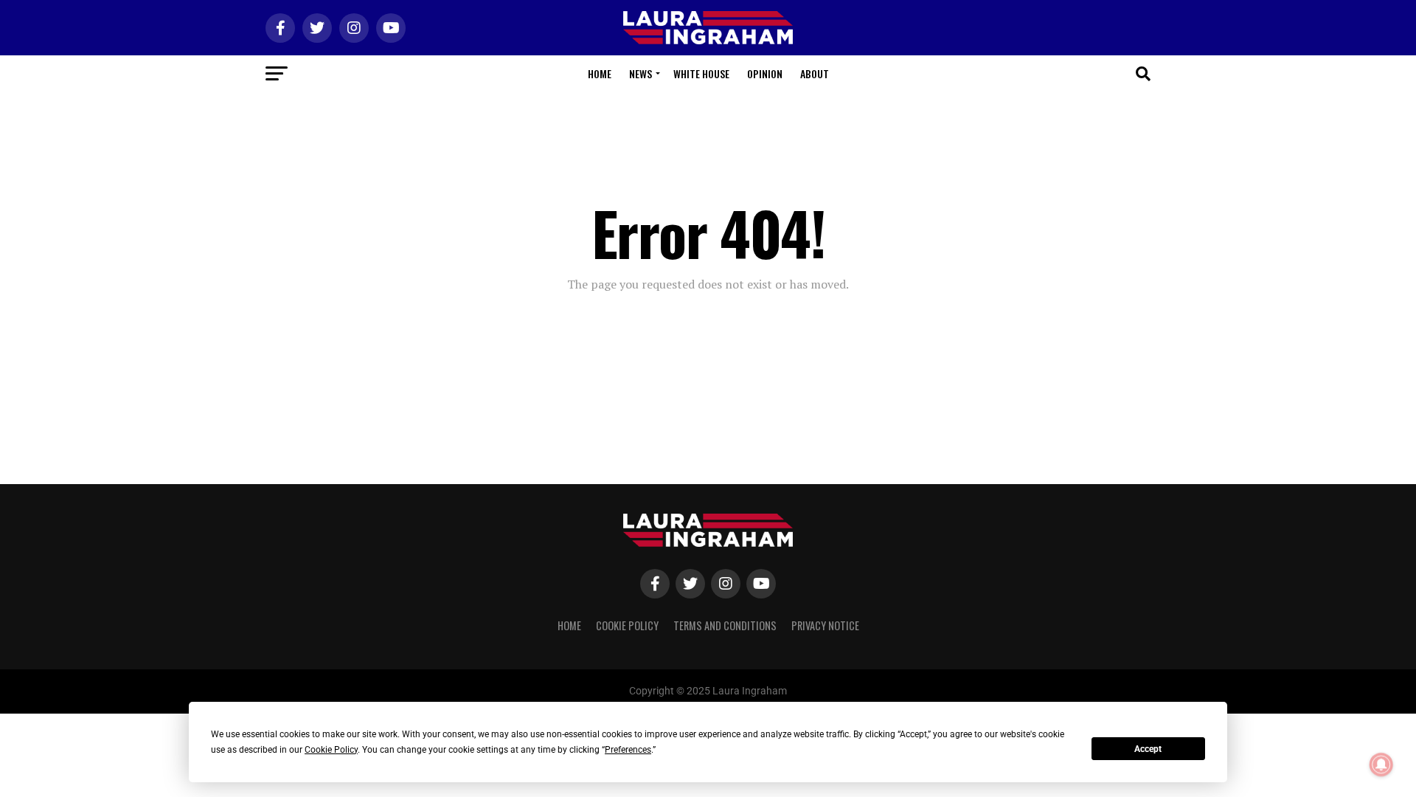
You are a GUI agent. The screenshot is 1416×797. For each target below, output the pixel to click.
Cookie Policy (627, 625)
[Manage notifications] (1381, 764)
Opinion (764, 73)
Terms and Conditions (725, 625)
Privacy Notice (825, 625)
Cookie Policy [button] (331, 750)
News (640, 73)
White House (701, 73)
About (814, 73)
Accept (1148, 749)
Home (599, 73)
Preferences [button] (628, 750)
